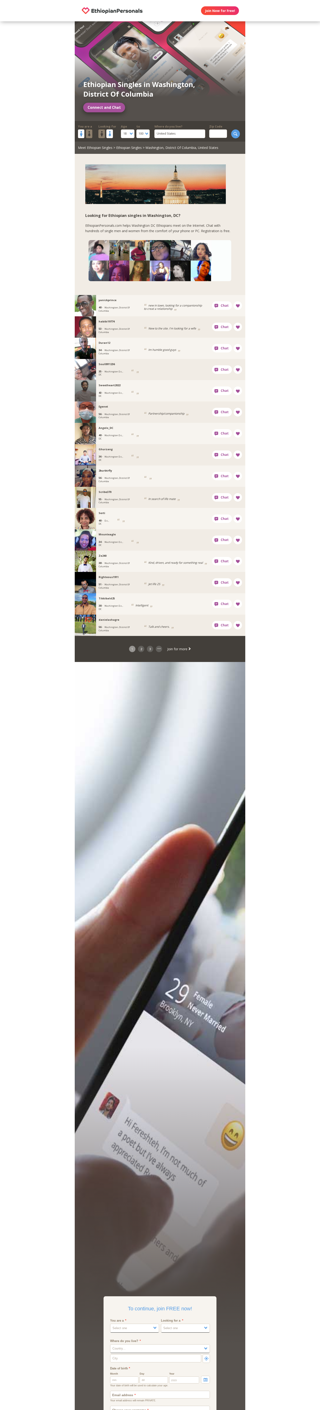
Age (124, 127)
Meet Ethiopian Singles (95, 147)
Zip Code (215, 127)
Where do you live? (168, 127)
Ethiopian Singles (129, 147)
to (138, 127)
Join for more (177, 649)
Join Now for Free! (220, 10)
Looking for (107, 127)
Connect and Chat (104, 107)
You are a (85, 127)
